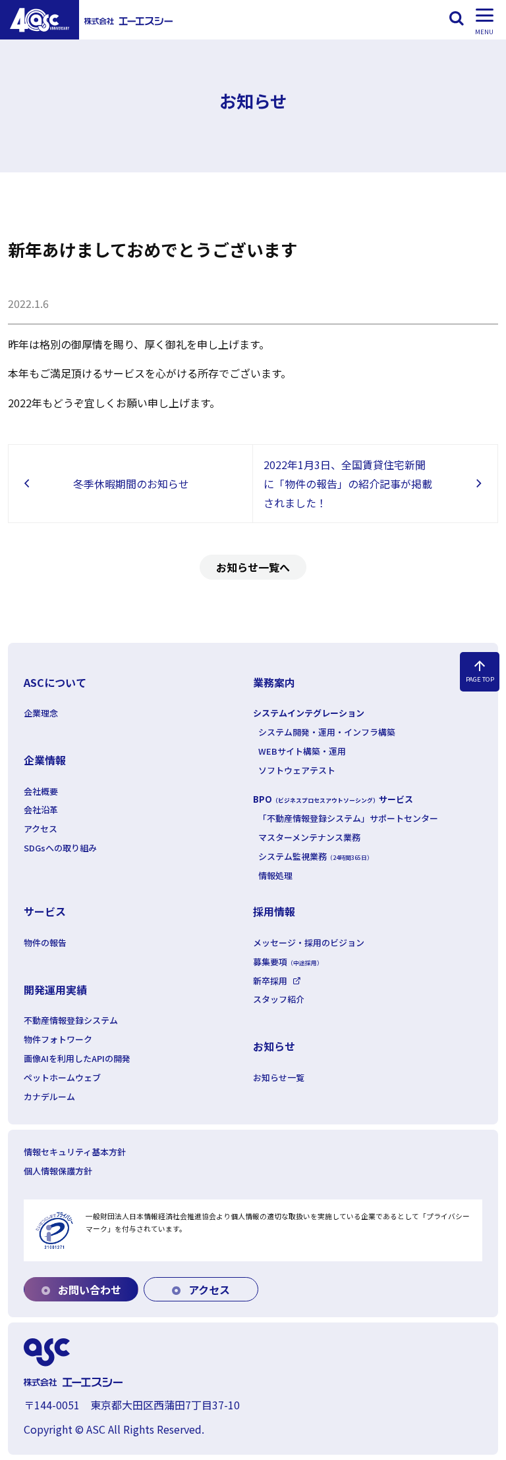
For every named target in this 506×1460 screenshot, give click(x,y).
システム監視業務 (315, 856)
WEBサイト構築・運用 (302, 751)
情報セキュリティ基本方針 (75, 1151)
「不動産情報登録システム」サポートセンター (348, 818)
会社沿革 (41, 809)
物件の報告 (45, 942)
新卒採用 (270, 980)
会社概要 (41, 791)
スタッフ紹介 (278, 999)
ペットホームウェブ (62, 1077)
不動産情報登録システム (71, 1020)
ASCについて (55, 682)
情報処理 (275, 875)
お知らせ (274, 1046)
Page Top (480, 671)
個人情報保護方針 (58, 1171)
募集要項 (288, 961)
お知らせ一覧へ (253, 567)
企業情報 (45, 760)
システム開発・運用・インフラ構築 (326, 732)
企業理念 (41, 713)
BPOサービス (333, 799)
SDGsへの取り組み (60, 848)
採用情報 (274, 911)
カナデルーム (49, 1096)
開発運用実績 (55, 989)
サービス (45, 911)
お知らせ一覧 (278, 1077)
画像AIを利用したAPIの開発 (77, 1058)
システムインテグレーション (308, 713)
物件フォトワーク (58, 1039)
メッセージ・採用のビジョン (308, 942)
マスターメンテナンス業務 (309, 837)
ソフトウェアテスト (296, 770)
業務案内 (274, 682)
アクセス (40, 828)
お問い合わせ (88, 1289)
